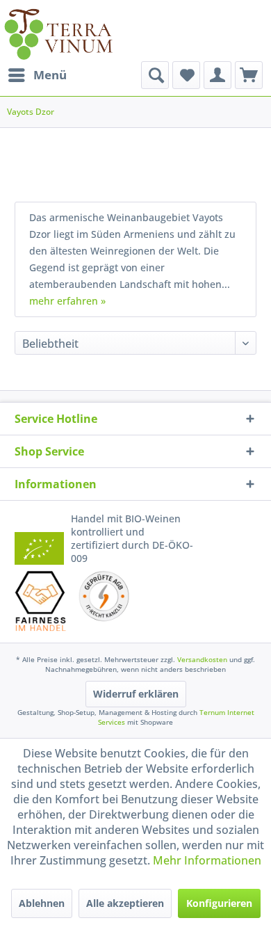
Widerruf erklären (136, 693)
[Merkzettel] (186, 75)
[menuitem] (37, 75)
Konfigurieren (219, 903)
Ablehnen (42, 903)
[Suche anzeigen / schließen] (155, 75)
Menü (50, 75)
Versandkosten (202, 659)
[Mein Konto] (217, 75)
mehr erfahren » (67, 300)
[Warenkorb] (249, 75)
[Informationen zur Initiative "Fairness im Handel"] (41, 601)
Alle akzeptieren (125, 903)
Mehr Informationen (207, 860)
